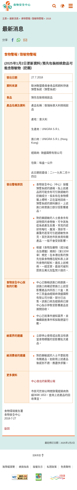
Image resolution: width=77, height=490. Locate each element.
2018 (48, 18)
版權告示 (38, 467)
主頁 (4, 18)
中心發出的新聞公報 (43, 381)
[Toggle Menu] (71, 6)
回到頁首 (37, 455)
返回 (7, 428)
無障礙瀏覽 (8, 467)
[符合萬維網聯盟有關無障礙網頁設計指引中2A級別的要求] (20, 477)
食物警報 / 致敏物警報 (32, 18)
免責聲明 (66, 467)
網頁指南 (24, 467)
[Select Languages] (62, 6)
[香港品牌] (57, 477)
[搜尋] (54, 6)
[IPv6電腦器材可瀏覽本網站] (38, 477)
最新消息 (13, 18)
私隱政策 (52, 467)
